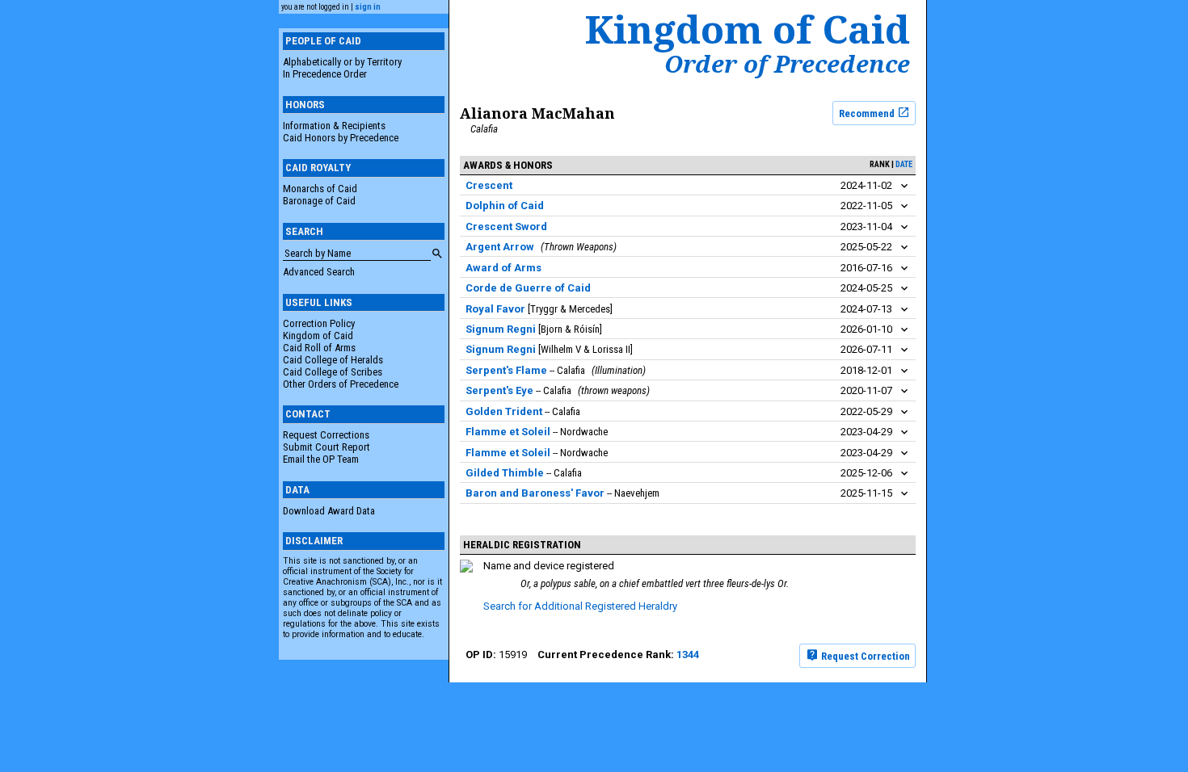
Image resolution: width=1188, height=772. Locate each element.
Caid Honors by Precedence (340, 138)
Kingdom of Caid (318, 335)
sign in (368, 6)
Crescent (489, 185)
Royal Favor (495, 309)
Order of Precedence (787, 64)
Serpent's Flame (506, 370)
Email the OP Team (321, 459)
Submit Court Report (326, 447)
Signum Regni (501, 329)
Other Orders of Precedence (340, 384)
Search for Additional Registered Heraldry (580, 606)
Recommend (868, 113)
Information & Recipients (334, 126)
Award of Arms (503, 268)
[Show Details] (904, 186)
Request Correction (864, 655)
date (903, 164)
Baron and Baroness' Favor (535, 493)
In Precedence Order (325, 74)
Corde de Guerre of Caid (528, 288)
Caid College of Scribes (332, 372)
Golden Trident (504, 411)
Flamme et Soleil (508, 432)
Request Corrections (326, 435)
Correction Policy (319, 323)
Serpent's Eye (499, 390)
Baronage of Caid (319, 201)
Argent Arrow (500, 247)
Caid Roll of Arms (319, 348)
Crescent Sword (506, 226)
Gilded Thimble (505, 473)
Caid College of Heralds (333, 360)
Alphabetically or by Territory (342, 62)
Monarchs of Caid (320, 189)
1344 (687, 654)
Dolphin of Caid (505, 205)
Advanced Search (319, 272)
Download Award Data (329, 511)
